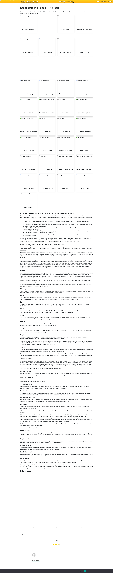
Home (98, 1)
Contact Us (103, 1)
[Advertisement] (47, 26)
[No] (111, 571)
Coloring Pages (28, 534)
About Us (110, 1)
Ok (85, 570)
